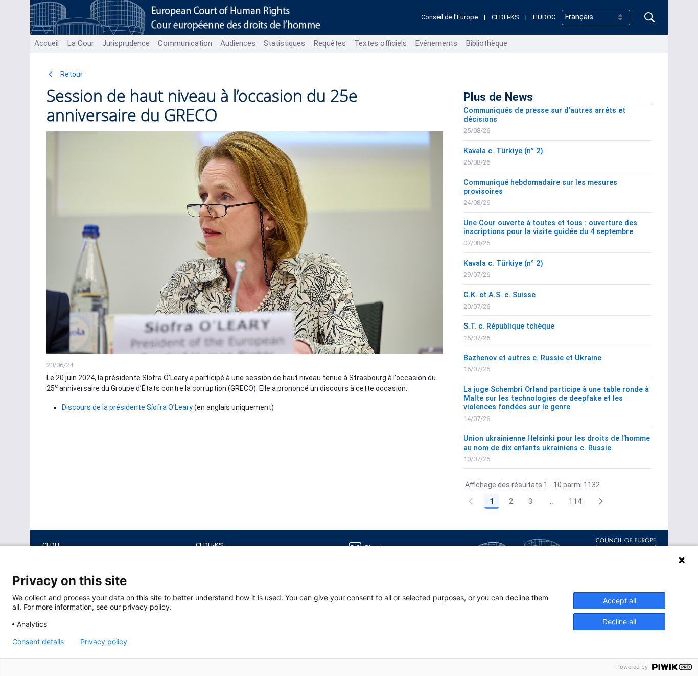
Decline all (619, 621)
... (550, 501)
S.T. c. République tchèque (508, 326)
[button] (601, 501)
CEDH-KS (505, 17)
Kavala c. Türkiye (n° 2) (503, 151)
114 (575, 501)
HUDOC (544, 17)
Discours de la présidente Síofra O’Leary (127, 407)
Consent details (38, 642)
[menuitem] (46, 44)
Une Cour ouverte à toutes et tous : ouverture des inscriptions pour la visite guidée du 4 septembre (550, 227)
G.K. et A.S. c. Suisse (499, 295)
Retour (71, 74)
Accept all (619, 600)
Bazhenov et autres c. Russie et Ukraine (532, 358)
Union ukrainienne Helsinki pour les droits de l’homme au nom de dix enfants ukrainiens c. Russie (556, 443)
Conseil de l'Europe (449, 17)
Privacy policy (103, 642)
